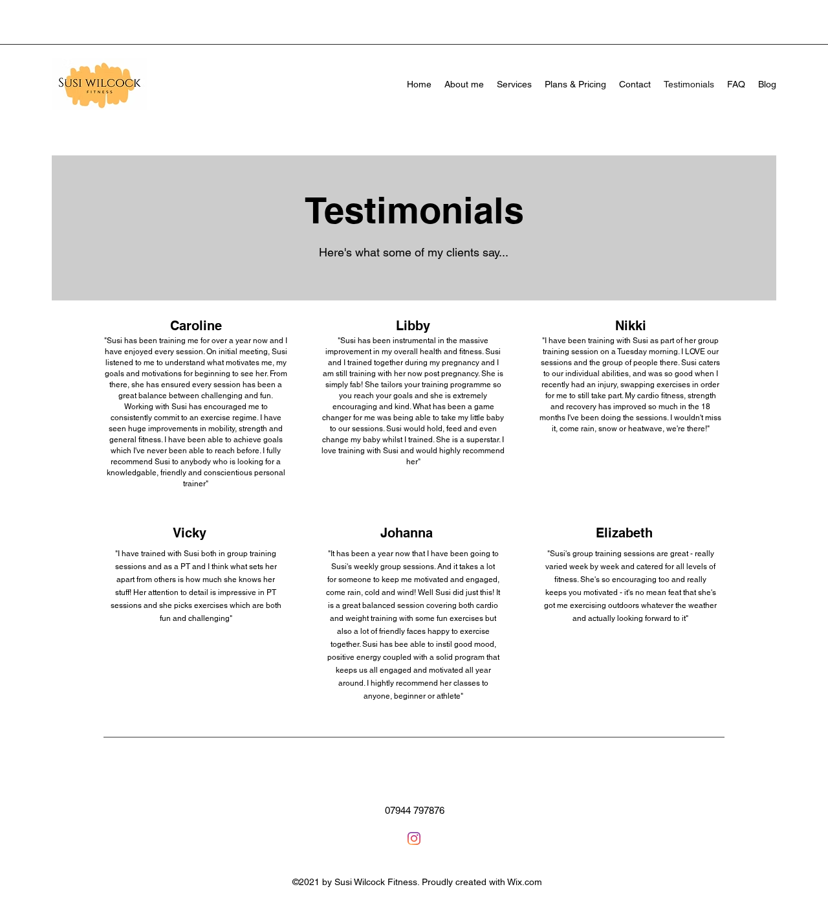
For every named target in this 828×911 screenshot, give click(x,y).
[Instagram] (414, 838)
